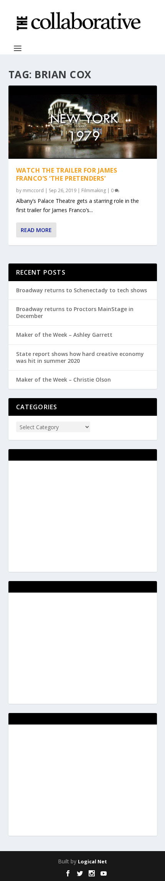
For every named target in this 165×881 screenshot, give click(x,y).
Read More (36, 230)
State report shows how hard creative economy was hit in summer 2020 (80, 357)
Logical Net (92, 861)
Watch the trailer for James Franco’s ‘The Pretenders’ (66, 174)
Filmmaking (93, 190)
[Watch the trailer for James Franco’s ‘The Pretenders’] (82, 122)
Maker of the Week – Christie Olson (63, 379)
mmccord (33, 190)
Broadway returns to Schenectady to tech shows (81, 290)
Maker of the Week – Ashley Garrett (64, 334)
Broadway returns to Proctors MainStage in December (75, 312)
